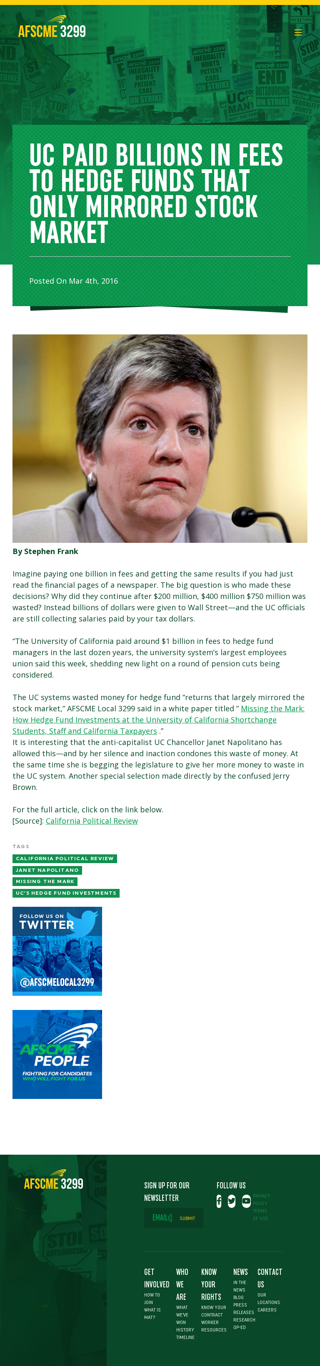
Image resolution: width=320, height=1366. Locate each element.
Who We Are (182, 1285)
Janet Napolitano (47, 870)
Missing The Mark (45, 881)
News (240, 1272)
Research (244, 1319)
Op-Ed (239, 1327)
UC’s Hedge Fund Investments (66, 893)
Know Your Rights (211, 1285)
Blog (238, 1297)
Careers (267, 1309)
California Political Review (92, 821)
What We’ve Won (182, 1315)
